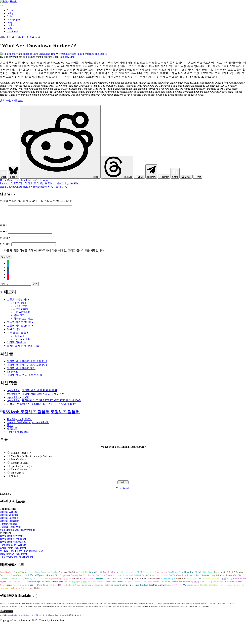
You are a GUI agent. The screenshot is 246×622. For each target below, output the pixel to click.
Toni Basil (198, 578)
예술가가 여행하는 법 (58, 578)
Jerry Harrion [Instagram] (13, 553)
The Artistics (184, 582)
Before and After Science (68, 572)
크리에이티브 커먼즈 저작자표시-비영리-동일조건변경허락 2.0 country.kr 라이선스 (35, 615)
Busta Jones (88, 578)
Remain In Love (75, 578)
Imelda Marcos (111, 578)
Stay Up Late (85, 585)
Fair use (64, 56)
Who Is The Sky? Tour (71, 585)
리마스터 (195, 582)
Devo (184, 575)
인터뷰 (58, 585)
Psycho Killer (162, 575)
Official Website (8, 511)
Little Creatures (19, 469)
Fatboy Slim (155, 578)
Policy (10, 13)
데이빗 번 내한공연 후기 (21, 368)
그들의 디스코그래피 (19, 322)
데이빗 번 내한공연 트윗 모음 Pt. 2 (27, 361)
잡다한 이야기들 (16, 342)
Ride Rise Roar (94, 575)
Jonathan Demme (157, 585)
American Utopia (33, 582)
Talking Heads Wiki (10, 526)
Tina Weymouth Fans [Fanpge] (16, 556)
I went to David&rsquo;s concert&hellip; (28, 422)
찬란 (229, 572)
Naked (14, 476)
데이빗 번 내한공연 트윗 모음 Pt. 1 (27, 364)
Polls (9, 28)
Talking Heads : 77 (21, 452)
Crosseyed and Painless (101, 585)
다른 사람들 (14, 329)
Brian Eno (189, 572)
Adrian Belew (225, 575)
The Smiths (45, 582)
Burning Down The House (137, 578)
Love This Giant (35, 588)
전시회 (8, 575)
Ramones (191, 575)
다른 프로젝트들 (16, 332)
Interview (169, 585)
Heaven (32, 572)
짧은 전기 (19, 315)
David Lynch (99, 578)
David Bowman (202, 575)
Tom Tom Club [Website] (13, 544)
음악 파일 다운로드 (11, 100)
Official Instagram (9, 520)
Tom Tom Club (23, 180)
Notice (10, 16)
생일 (184, 585)
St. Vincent (116, 585)
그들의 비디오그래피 (19, 325)
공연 (233, 572)
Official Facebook (9, 517)
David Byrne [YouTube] (13, 538)
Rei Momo (12, 371)
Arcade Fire (83, 572)
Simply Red (214, 575)
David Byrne (7, 180)
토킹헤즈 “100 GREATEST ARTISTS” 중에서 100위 (51, 400)
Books (10, 25)
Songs (10, 22)
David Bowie (42, 585)
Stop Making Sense (208, 581)
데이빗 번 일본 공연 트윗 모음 (24, 374)
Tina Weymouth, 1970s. (19, 419)
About (10, 10)
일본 (224, 578)
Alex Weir (199, 572)
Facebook (137, 575)
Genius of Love (153, 582)
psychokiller (13, 390)
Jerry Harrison (20, 308)
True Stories (17, 472)
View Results (123, 488)
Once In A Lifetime (111, 572)
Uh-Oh (25, 397)
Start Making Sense (176, 572)
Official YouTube (9, 514)
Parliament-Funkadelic (212, 578)
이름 (3, 231)
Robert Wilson (17, 575)
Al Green (67, 582)
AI (121, 575)
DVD (24, 582)
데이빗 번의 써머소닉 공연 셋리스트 (43, 393)
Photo (10, 425)
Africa (234, 575)
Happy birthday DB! (18, 431)
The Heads (19, 336)
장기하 (33, 578)
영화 (117, 575)
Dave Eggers (208, 572)
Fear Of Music (18, 459)
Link (71, 56)
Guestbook (12, 31)
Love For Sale (42, 578)
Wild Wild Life (95, 572)
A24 (192, 578)
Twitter (51, 585)
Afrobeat (185, 578)
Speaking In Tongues (22, 466)
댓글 (3, 225)
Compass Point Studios (113, 582)
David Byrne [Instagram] (13, 541)
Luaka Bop (4, 572)
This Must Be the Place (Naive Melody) (216, 585)
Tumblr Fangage (8, 523)
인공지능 (178, 585)
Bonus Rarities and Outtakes (46, 572)
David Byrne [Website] (12, 535)
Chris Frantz (19, 302)
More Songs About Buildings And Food (32, 456)
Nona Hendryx (6, 585)
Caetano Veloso (193, 585)
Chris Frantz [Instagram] (13, 547)
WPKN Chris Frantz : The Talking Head (21, 550)
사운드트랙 (49, 575)
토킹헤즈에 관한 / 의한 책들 (23, 345)
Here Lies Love (57, 582)
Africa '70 (121, 578)
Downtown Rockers (130, 585)
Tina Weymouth (21, 311)
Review (44, 180)
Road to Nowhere (95, 582)
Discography (13, 19)
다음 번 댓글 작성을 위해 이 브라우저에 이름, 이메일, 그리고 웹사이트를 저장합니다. (54, 250)
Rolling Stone (232, 578)
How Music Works (233, 581)
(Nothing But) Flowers (169, 582)
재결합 (27, 575)
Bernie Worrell (148, 575)
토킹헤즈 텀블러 (65, 412)
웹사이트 (5, 244)
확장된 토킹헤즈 (23, 318)
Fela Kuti (17, 585)
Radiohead (128, 575)
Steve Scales (140, 582)
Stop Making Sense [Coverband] (17, 529)
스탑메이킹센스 (79, 582)
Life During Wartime (18, 572)
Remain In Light (19, 462)
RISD (178, 578)
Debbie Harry (148, 572)
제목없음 (12, 428)
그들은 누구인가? (17, 299)
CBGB (140, 572)
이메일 (5, 237)
